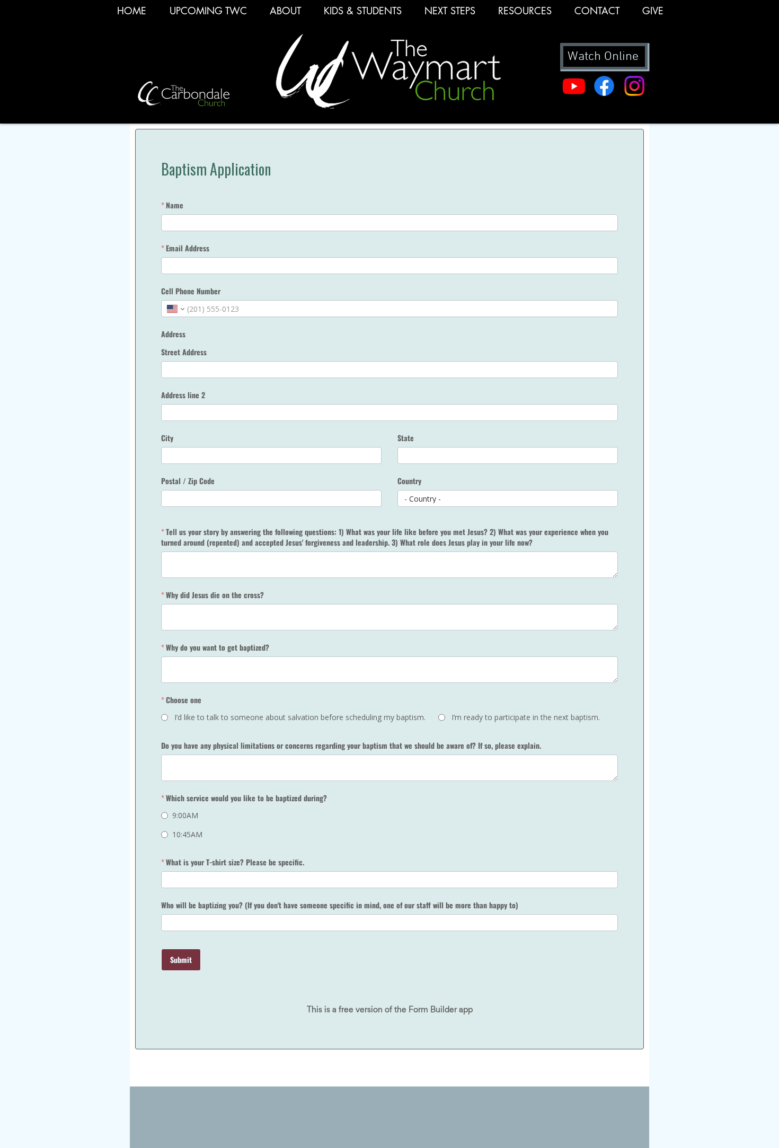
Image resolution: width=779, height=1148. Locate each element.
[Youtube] (574, 86)
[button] (524, 14)
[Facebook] (604, 86)
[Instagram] (634, 86)
